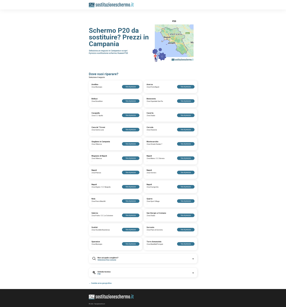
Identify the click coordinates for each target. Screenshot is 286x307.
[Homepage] (111, 4)
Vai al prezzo (131, 87)
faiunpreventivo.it (99, 304)
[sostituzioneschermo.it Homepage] (111, 296)
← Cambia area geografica (100, 283)
